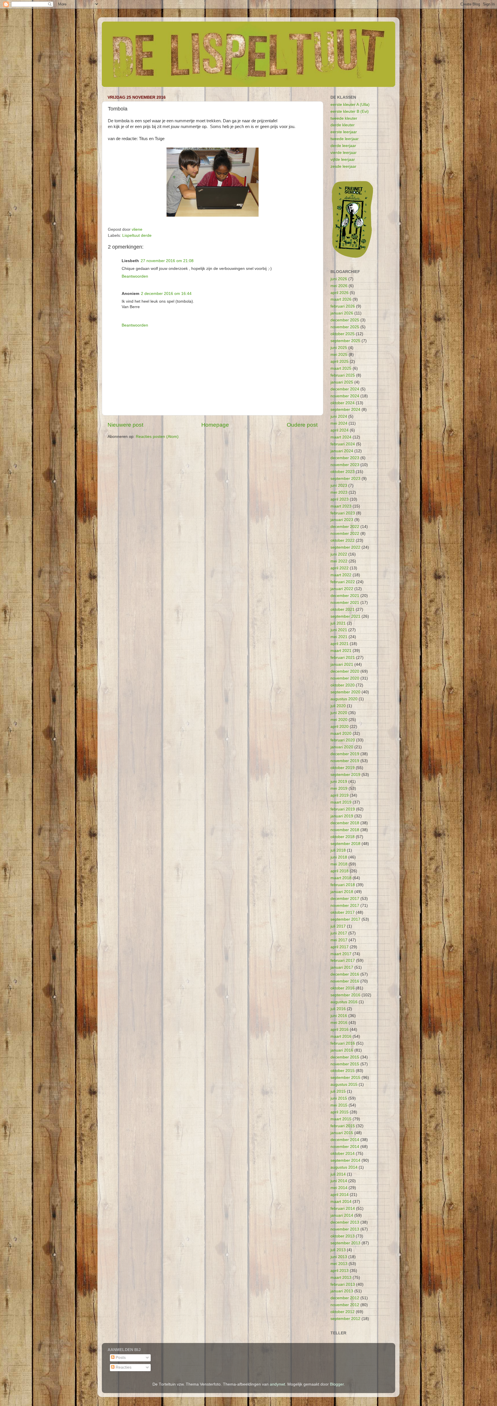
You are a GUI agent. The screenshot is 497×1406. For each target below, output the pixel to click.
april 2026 (339, 293)
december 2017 (344, 898)
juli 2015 (338, 1091)
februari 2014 (342, 1208)
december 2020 (344, 671)
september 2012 (345, 1319)
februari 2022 (342, 582)
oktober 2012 (342, 1312)
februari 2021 (342, 657)
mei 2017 (338, 940)
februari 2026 (342, 306)
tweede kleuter (343, 118)
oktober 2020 (342, 685)
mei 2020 (338, 720)
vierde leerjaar (343, 152)
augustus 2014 (344, 1167)
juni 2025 (338, 348)
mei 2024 (338, 423)
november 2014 (344, 1146)
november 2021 (344, 602)
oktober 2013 (342, 1236)
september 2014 (345, 1160)
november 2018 (344, 830)
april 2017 (339, 947)
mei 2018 (338, 864)
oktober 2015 (342, 1071)
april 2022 (339, 568)
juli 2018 (338, 850)
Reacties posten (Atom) (157, 436)
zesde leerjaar (343, 166)
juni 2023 (338, 485)
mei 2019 (338, 788)
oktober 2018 (342, 837)
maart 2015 (340, 1119)
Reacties (122, 1367)
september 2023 (345, 478)
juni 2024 (338, 416)
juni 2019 (338, 781)
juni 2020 (338, 713)
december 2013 (344, 1222)
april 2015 (339, 1112)
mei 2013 (338, 1264)
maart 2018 (340, 878)
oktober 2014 (342, 1153)
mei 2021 (338, 637)
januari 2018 (341, 892)
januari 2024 (341, 451)
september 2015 (345, 1077)
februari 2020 (342, 740)
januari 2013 (341, 1291)
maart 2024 (340, 437)
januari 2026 (341, 313)
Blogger (337, 1384)
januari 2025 (341, 382)
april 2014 (339, 1195)
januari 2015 (341, 1133)
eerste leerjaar (343, 132)
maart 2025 (340, 368)
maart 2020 (340, 733)
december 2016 (344, 974)
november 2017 (344, 905)
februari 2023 (342, 513)
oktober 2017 (342, 912)
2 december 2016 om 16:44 (166, 293)
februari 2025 (342, 375)
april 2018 (339, 871)
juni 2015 (338, 1098)
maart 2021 (340, 650)
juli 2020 (338, 706)
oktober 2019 (342, 768)
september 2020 (345, 692)
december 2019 (344, 754)
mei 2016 (338, 1022)
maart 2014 (340, 1201)
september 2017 (345, 919)
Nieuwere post (125, 425)
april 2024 (339, 430)
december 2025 (344, 320)
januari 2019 (341, 816)
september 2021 (345, 616)
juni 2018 (338, 857)
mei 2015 (338, 1105)
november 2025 (344, 327)
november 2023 (344, 465)
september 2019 (345, 774)
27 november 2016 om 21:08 (167, 261)
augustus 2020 (344, 699)
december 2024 (344, 389)
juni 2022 (338, 554)
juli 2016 (338, 1009)
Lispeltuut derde (137, 235)
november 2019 (344, 761)
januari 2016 (341, 1050)
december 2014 (344, 1140)
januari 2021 (341, 664)
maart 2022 (340, 575)
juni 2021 (338, 630)
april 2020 (339, 726)
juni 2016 (338, 1016)
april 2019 (339, 795)
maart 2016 (340, 1036)
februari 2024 (342, 444)
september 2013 (345, 1243)
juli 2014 (338, 1174)
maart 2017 (340, 954)
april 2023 (339, 499)
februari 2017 (342, 960)
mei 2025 (338, 354)
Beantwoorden (135, 276)
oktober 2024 (342, 403)
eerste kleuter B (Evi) (349, 111)
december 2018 (344, 823)
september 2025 (345, 341)
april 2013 (339, 1270)
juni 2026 (338, 279)
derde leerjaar (343, 146)
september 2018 (345, 844)
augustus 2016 (344, 1002)
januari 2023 (341, 520)
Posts (120, 1357)
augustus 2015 (344, 1084)
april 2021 (339, 644)
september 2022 (345, 547)
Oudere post (302, 425)
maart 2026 (340, 299)
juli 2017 (338, 926)
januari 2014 (341, 1215)
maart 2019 (340, 802)
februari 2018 (342, 885)
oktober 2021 (342, 609)
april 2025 (339, 361)
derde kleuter (342, 125)
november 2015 (344, 1064)
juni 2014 (338, 1181)
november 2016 (344, 981)
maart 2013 (340, 1277)
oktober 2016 (342, 988)
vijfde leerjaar (342, 159)
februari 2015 (342, 1126)
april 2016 (339, 1029)
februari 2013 (342, 1284)
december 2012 (344, 1298)
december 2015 (344, 1057)
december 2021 (344, 596)
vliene (137, 229)
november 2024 (344, 396)
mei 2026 (338, 286)
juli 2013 (338, 1250)
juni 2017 (338, 933)
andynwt (277, 1384)
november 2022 (344, 533)
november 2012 (344, 1305)
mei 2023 (338, 492)
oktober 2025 (342, 334)
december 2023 (344, 458)
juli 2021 (338, 623)
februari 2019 (342, 809)
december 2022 (344, 526)
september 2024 (345, 409)
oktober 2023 (342, 472)
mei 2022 (338, 561)
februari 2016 (342, 1043)
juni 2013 (338, 1257)
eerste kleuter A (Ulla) (350, 104)
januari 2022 (341, 589)
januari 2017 (341, 967)
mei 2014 (338, 1188)
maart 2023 (340, 506)
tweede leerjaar (344, 139)
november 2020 (344, 678)
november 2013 (344, 1229)
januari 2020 (341, 747)
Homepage (215, 425)
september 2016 (345, 995)
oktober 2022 (342, 540)
